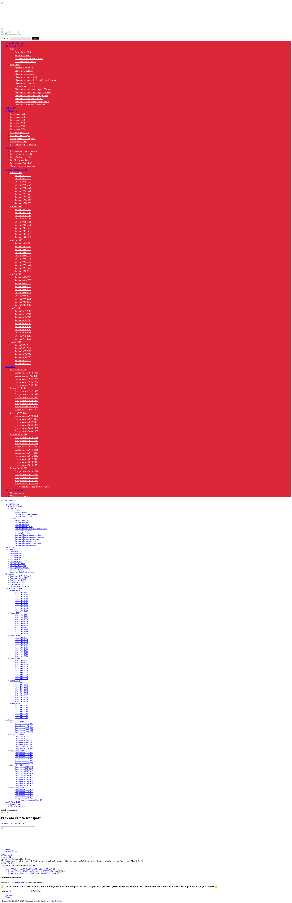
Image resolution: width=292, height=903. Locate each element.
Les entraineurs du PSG (21, 153)
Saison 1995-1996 (23, 258)
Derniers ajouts (17, 492)
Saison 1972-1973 (23, 181)
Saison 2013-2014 (23, 320)
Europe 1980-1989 (18, 369)
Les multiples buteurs (25, 86)
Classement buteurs (24, 70)
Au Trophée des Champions (22, 138)
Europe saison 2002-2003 (26, 421)
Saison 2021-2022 (23, 348)
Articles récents (11, 851)
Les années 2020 (17, 129)
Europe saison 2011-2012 (26, 440)
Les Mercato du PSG (19, 160)
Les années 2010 (17, 126)
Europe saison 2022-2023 (26, 477)
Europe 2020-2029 (18, 468)
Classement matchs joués (26, 76)
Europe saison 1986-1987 (26, 381)
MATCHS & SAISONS (16, 169)
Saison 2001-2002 (23, 280)
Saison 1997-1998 (23, 264)
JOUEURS (10, 147)
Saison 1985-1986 (23, 224)
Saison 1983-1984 (23, 218)
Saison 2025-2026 (23, 360)
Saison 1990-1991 (23, 243)
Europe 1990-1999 (18, 388)
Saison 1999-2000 (23, 271)
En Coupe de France (19, 132)
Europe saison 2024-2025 (26, 483)
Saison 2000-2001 (23, 277)
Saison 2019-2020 (23, 338)
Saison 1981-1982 (23, 212)
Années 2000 (16, 274)
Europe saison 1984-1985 (26, 378)
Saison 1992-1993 (23, 249)
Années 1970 (16, 172)
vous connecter (15, 882)
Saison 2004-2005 (23, 289)
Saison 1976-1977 (23, 193)
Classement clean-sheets (26, 83)
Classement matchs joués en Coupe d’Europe (35, 79)
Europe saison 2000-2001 (26, 415)
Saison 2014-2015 (23, 323)
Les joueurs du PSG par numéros (25, 144)
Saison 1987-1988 (23, 230)
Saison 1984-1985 (23, 221)
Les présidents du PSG (20, 157)
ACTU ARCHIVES (14, 489)
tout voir (32, 865)
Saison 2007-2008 (23, 298)
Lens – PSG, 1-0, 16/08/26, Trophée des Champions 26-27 (26, 869)
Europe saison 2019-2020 (26, 465)
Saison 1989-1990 (23, 237)
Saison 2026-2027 (23, 363)
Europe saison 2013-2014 (26, 446)
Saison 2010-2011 (23, 311)
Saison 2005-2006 (23, 292)
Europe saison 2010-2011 (26, 437)
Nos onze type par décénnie (22, 166)
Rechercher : (5, 891)
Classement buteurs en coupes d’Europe (33, 89)
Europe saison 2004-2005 (26, 425)
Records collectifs (23, 55)
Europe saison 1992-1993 (26, 391)
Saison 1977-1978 (23, 197)
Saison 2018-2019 (23, 335)
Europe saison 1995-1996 (26, 400)
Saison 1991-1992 (23, 246)
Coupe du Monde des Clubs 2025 (34, 486)
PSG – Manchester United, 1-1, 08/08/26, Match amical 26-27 (27, 873)
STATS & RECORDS (15, 46)
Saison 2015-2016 (23, 326)
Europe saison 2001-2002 (26, 418)
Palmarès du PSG (23, 52)
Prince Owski (8, 823)
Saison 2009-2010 (23, 304)
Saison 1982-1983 (23, 215)
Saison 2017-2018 (23, 332)
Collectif (14, 49)
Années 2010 (16, 307)
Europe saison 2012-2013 (26, 443)
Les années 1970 (17, 113)
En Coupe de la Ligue (20, 135)
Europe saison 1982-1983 (26, 372)
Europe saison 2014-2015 (26, 449)
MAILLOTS (11, 110)
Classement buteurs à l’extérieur (30, 104)
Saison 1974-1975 (23, 187)
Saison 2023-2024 (23, 354)
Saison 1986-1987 (23, 227)
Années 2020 (16, 341)
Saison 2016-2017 (23, 329)
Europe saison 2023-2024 (26, 480)
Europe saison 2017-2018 (26, 458)
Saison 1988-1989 (23, 234)
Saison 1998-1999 (23, 267)
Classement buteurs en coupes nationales (33, 92)
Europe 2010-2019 (18, 434)
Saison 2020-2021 (23, 344)
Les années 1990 (17, 120)
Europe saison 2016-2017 (26, 455)
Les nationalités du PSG (21, 163)
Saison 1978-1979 (23, 200)
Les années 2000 (17, 123)
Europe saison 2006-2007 (26, 428)
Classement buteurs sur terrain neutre (32, 101)
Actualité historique (14, 43)
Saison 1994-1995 (23, 255)
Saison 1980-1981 (23, 209)
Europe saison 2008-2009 (26, 431)
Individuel (15, 64)
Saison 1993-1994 (23, 252)
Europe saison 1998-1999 (26, 409)
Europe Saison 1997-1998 (26, 406)
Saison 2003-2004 (23, 286)
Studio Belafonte (56, 901)
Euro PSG (10, 366)
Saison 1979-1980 (23, 203)
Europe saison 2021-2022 (26, 474)
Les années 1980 (17, 116)
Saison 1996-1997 (23, 261)
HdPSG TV (10, 107)
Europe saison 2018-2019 (26, 462)
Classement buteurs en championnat (31, 95)
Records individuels (24, 67)
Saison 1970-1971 (23, 175)
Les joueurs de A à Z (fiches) (23, 150)
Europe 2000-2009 (18, 412)
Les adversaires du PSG (25, 61)
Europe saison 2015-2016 (26, 452)
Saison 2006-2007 (23, 295)
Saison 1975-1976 (23, 190)
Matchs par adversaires (20, 495)
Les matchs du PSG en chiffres (29, 58)
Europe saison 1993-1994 (26, 394)
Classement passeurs (24, 73)
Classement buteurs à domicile (29, 98)
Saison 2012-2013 (23, 317)
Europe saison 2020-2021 (26, 471)
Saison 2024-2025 (23, 357)
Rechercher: (5, 38)
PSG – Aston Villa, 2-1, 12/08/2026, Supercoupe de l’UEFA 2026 (29, 871)
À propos (8, 849)
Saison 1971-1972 (23, 178)
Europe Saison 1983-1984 (26, 375)
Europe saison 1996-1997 (26, 403)
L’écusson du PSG (18, 141)
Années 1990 (16, 240)
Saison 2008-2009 (23, 301)
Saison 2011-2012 (23, 314)
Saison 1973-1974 (23, 184)
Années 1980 (16, 206)
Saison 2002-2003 (23, 283)
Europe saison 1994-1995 (26, 397)
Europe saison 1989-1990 (26, 385)
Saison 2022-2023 (23, 351)
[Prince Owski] (7, 855)
